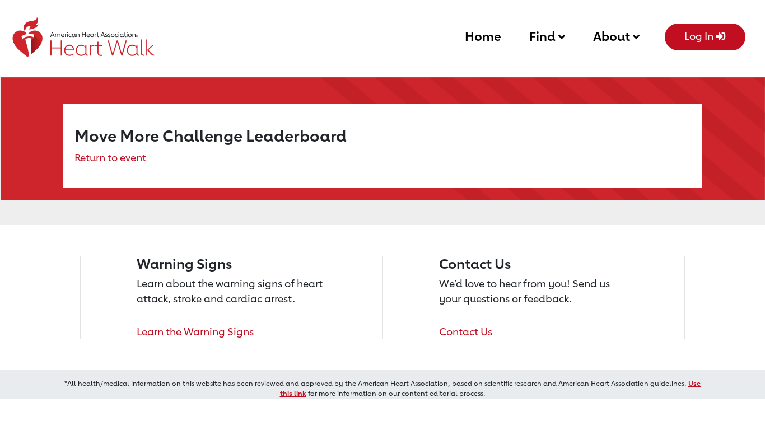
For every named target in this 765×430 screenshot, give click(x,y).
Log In (700, 36)
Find (543, 36)
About (613, 36)
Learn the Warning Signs (195, 331)
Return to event (110, 157)
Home (483, 36)
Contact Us (465, 331)
